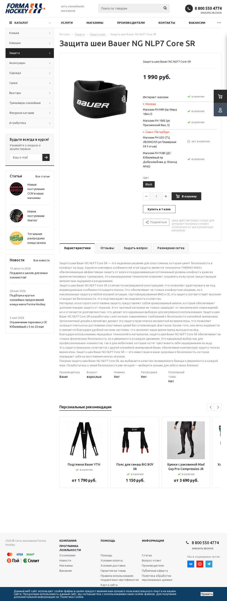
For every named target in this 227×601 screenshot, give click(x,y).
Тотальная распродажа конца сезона (36, 238)
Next (218, 407)
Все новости (41, 260)
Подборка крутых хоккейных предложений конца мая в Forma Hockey (27, 300)
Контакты (167, 22)
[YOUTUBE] (199, 564)
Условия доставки (113, 565)
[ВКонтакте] (190, 564)
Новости (65, 560)
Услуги (67, 22)
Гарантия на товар (113, 570)
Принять (207, 594)
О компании (67, 555)
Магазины (94, 22)
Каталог (21, 22)
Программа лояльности (70, 547)
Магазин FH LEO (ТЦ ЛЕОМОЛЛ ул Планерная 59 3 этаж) (159, 142)
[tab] (77, 248)
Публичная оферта (155, 570)
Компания (67, 540)
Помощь (108, 540)
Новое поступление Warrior (36, 216)
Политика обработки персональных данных (157, 577)
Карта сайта (109, 584)
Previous (211, 407)
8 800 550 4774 (208, 8)
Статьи (147, 555)
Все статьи (42, 176)
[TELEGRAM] (208, 564)
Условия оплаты (112, 560)
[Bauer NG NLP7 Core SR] (100, 97)
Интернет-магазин (155, 97)
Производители (131, 22)
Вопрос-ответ (151, 560)
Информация (153, 540)
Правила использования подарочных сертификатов (120, 577)
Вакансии (197, 22)
